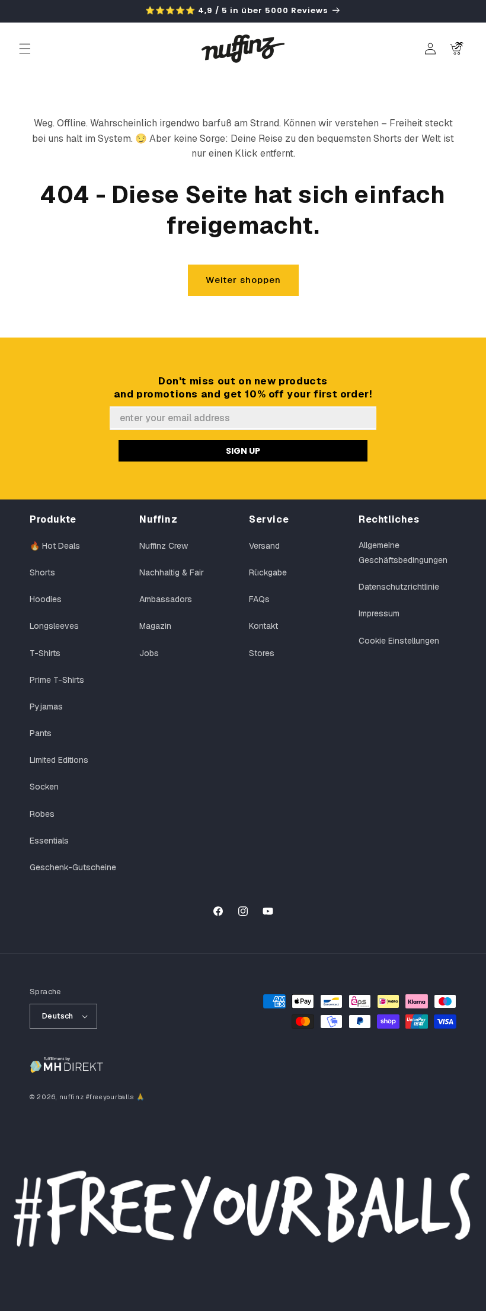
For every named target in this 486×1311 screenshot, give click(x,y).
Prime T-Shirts (57, 679)
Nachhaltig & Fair (171, 572)
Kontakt (263, 626)
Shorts (42, 572)
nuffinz (71, 1097)
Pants (41, 733)
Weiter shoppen (243, 279)
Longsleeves (54, 626)
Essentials (49, 840)
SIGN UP (243, 451)
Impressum (379, 613)
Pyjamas (46, 706)
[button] (25, 49)
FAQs (259, 599)
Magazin (155, 626)
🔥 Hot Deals (55, 545)
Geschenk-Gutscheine (73, 867)
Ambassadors (165, 599)
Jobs (149, 653)
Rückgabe (268, 572)
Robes (42, 814)
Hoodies (46, 599)
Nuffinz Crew (163, 545)
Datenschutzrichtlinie (399, 586)
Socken (44, 786)
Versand (264, 545)
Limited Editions (59, 760)
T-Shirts (45, 653)
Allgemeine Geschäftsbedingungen (403, 552)
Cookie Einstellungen (399, 640)
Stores (261, 653)
